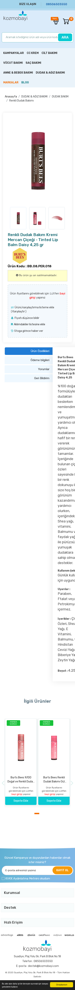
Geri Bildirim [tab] (41, 378)
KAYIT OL (62, 870)
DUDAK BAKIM (60, 96)
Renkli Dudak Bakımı (21, 100)
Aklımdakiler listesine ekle (29, 324)
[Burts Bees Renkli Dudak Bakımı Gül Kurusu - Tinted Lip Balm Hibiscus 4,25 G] (54, 747)
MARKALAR (10, 82)
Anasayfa (11, 96)
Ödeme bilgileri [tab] (40, 360)
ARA (65, 37)
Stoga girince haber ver (28, 331)
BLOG (25, 82)
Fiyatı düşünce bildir (27, 318)
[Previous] (3, 783)
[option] (37, 160)
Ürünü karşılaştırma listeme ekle (34, 307)
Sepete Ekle (20, 800)
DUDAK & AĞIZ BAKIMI (34, 96)
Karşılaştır (18, 311)
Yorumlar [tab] (43, 369)
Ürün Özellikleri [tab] (40, 351)
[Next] (72, 783)
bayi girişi (17, 794)
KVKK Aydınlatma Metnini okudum (27, 878)
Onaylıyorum (61, 984)
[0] (64, 21)
